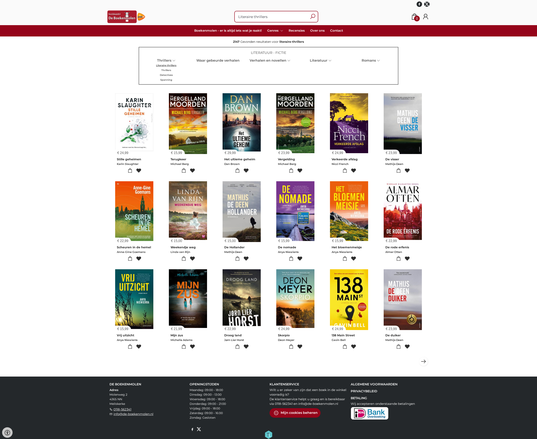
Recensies (297, 30)
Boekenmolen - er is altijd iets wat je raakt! (228, 30)
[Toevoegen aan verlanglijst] (138, 171)
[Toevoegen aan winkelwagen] (130, 171)
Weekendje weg (183, 247)
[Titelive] (268, 434)
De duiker (393, 335)
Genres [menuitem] (273, 30)
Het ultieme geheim (239, 159)
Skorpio (284, 335)
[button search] (312, 16)
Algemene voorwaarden (374, 384)
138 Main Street (343, 335)
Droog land (233, 335)
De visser (392, 159)
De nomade (287, 247)
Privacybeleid (364, 391)
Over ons (317, 30)
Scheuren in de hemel (134, 247)
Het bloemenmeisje (347, 247)
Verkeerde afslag (345, 159)
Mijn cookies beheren (299, 412)
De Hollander (234, 247)
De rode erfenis (397, 247)
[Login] (426, 17)
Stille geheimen (129, 159)
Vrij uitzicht (125, 335)
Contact (336, 30)
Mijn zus (177, 335)
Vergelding (286, 159)
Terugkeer (178, 159)
